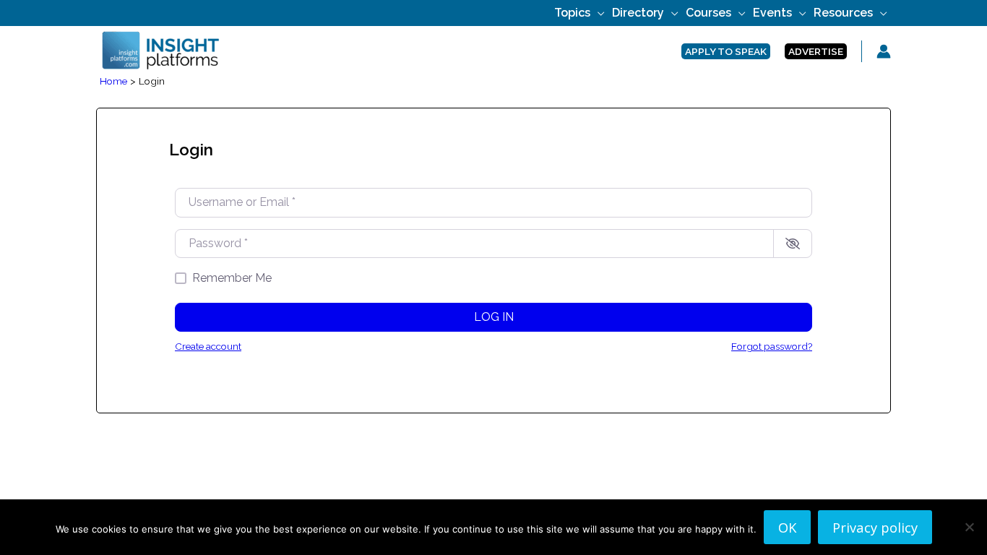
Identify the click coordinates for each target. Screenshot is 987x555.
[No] (969, 527)
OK (787, 527)
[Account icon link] (883, 51)
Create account (208, 346)
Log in (494, 317)
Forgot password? (771, 346)
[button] (597, 13)
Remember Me (232, 278)
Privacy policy (875, 527)
